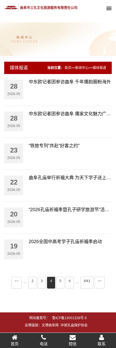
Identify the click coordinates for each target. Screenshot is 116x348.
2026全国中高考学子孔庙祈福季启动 (65, 241)
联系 (102, 344)
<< (17, 281)
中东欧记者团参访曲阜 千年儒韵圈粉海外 (70, 81)
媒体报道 (19, 67)
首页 (67, 68)
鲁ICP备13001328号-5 (69, 318)
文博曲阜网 (50, 325)
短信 (73, 344)
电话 (44, 344)
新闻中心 (82, 68)
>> (100, 281)
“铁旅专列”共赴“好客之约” (54, 145)
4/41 (87, 281)
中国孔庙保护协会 (74, 325)
